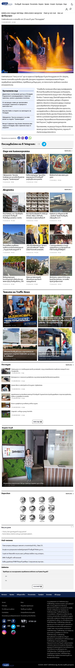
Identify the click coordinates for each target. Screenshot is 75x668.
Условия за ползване (8, 609)
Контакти (5, 612)
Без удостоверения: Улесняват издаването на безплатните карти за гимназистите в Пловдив (54, 353)
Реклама (4, 606)
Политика (34, 4)
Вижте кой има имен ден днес (59, 176)
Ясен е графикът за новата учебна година (24, 404)
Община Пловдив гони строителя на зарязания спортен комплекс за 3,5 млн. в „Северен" (20, 353)
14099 (49, 359)
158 (24, 389)
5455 (37, 220)
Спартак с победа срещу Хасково (21, 411)
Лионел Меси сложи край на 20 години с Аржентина (26, 385)
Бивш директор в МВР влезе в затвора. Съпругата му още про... (23, 562)
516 (24, 398)
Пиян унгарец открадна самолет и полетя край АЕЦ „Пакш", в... (22, 546)
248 (24, 407)
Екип (22, 602)
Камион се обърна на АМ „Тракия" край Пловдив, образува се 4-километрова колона (59, 216)
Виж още (36, 422)
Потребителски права (28, 612)
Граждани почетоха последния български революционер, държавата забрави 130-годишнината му (54, 320)
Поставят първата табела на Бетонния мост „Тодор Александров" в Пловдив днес (13, 248)
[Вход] (67, 10)
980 (13, 182)
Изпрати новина (73, 325)
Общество (21, 594)
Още (65, 4)
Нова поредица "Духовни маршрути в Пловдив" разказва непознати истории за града (35, 177)
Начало (4, 594)
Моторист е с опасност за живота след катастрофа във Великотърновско (35, 377)
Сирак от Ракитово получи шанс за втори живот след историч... (23, 554)
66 (23, 373)
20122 (13, 485)
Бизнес (41, 4)
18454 (14, 359)
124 (24, 381)
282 (36, 182)
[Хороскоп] (37, 522)
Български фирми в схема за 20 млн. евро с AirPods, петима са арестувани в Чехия (36, 216)
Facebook (18, 138)
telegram (26, 138)
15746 (14, 325)
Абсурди (57, 594)
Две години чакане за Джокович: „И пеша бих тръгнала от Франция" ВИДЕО (18, 320)
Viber (22, 138)
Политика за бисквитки (28, 616)
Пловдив (18, 4)
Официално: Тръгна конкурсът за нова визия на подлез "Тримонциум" (13, 177)
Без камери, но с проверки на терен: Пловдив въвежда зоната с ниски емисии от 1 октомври (13, 216)
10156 (37, 252)
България (25, 4)
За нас (4, 602)
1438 (60, 220)
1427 (60, 252)
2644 (60, 180)
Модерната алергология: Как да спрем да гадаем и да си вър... (23, 483)
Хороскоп (5, 493)
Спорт (52, 4)
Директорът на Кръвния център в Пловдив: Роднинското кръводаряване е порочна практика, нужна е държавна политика (41, 395)
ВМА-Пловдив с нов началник (11, 558)
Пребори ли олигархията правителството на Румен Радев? (25, 572)
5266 (13, 284)
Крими (47, 4)
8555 (13, 252)
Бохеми (49, 594)
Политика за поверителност (11, 616)
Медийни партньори (27, 606)
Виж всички (68, 151)
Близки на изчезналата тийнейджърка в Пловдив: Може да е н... (23, 550)
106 (24, 415)
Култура (59, 4)
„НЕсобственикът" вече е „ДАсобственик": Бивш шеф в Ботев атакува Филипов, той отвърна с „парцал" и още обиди (36, 248)
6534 (60, 284)
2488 (37, 284)
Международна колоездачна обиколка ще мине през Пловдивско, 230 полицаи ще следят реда (13, 279)
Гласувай (36, 586)
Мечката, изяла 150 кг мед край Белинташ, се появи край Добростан (60, 279)
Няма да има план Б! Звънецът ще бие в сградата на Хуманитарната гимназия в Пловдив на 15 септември (36, 279)
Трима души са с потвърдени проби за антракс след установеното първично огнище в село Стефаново (40, 370)
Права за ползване (26, 609)
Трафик (41, 594)
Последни (5, 364)
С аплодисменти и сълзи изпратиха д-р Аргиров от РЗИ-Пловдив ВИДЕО (60, 248)
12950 (13, 220)
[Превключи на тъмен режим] (72, 4)
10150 (49, 325)
